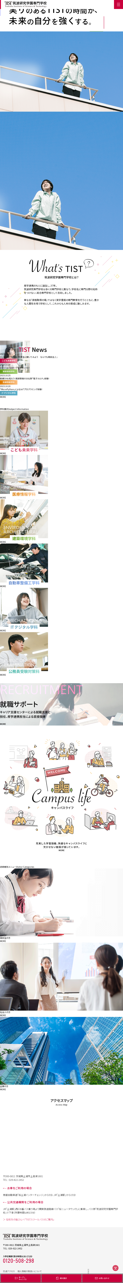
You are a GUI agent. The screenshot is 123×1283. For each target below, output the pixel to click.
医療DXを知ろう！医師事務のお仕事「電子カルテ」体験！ (25, 378)
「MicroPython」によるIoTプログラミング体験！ (21, 389)
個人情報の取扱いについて (30, 1271)
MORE (3, 396)
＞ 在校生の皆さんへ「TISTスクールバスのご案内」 (28, 1219)
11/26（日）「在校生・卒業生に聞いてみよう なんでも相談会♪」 (28, 356)
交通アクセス (9, 1271)
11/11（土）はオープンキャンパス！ (15, 367)
